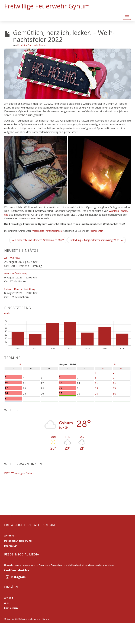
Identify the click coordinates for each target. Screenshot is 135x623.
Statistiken (11, 607)
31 (6, 398)
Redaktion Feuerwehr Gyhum (31, 45)
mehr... (8, 313)
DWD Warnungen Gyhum (19, 473)
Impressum (10, 545)
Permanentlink (97, 230)
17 (6, 388)
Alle (6, 602)
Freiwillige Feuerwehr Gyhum (47, 6)
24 (6, 393)
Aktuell (8, 597)
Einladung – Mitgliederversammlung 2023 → (96, 240)
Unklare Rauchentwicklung (19, 289)
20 (60, 388)
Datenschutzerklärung (18, 540)
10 (6, 382)
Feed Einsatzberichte (16, 570)
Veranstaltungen (54, 230)
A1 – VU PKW (12, 258)
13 (60, 382)
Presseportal (38, 230)
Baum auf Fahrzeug (15, 273)
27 (60, 393)
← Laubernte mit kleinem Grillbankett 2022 (38, 240)
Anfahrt (9, 535)
